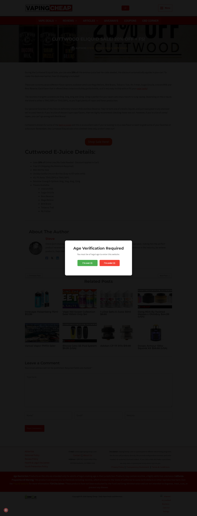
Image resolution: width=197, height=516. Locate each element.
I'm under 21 (109, 263)
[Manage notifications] (6, 510)
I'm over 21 (87, 263)
